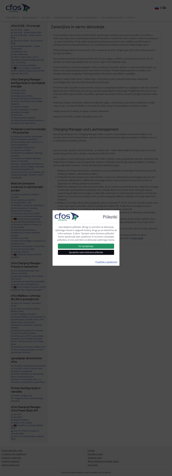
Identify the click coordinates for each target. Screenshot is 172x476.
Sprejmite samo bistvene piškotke (86, 252)
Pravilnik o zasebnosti (106, 262)
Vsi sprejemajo (86, 246)
